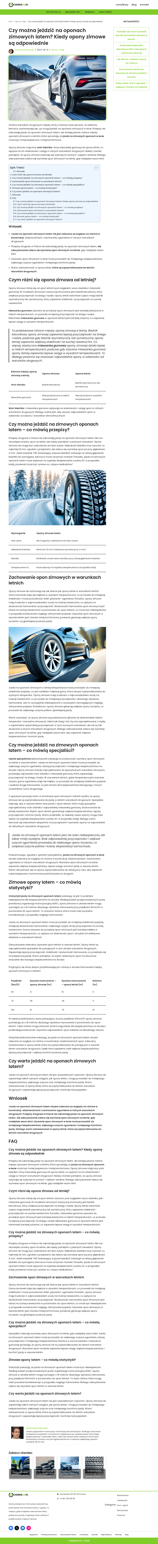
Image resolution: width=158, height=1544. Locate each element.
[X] (17, 1528)
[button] (61, 12)
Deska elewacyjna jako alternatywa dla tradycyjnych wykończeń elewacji (131, 49)
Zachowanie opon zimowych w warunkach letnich (37, 181)
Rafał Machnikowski (24, 49)
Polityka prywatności (49, 1535)
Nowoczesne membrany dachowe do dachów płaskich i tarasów (131, 73)
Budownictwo (123, 1495)
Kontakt (144, 4)
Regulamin (34, 1535)
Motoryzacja (122, 1510)
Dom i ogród (105, 12)
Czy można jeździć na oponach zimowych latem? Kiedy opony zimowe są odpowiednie (57, 201)
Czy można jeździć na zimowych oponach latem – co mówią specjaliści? (48, 184)
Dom (11, 21)
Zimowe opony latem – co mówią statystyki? (34, 188)
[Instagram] (28, 1528)
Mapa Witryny (106, 1535)
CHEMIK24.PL (75, 1540)
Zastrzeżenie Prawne (68, 1535)
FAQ (14, 198)
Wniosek (16, 194)
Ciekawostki (122, 1500)
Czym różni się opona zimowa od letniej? (31, 174)
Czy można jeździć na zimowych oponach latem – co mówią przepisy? (47, 178)
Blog (134, 4)
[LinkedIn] (22, 1528)
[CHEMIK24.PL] (18, 4)
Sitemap (118, 1535)
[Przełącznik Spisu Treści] (95, 168)
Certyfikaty (122, 4)
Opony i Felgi (20, 21)
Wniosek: (21, 171)
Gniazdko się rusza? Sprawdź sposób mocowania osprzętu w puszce (131, 35)
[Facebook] (11, 1528)
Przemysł (121, 1515)
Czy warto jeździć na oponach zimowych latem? (36, 191)
